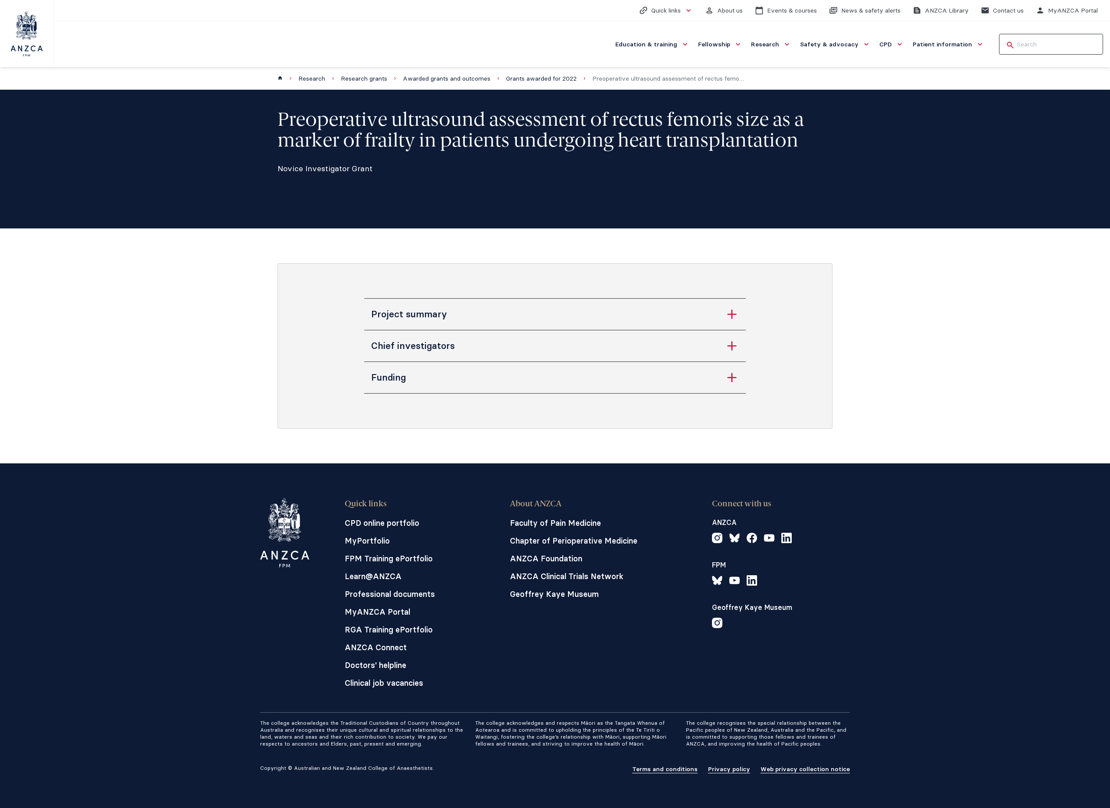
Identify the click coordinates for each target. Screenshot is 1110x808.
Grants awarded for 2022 (541, 78)
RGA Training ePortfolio (389, 630)
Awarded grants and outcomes (446, 78)
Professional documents (390, 594)
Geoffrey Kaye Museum (554, 594)
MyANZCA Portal (377, 612)
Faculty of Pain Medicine (555, 523)
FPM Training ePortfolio (389, 559)
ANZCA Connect (376, 647)
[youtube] (769, 539)
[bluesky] (734, 539)
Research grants (364, 78)
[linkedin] (786, 539)
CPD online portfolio (382, 523)
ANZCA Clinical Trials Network (567, 576)
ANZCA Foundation (546, 559)
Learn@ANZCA (373, 576)
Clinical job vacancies (384, 683)
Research (311, 78)
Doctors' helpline (375, 665)
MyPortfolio (367, 541)
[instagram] (717, 539)
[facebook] (752, 539)
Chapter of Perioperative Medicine (573, 541)
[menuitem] (652, 44)
